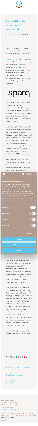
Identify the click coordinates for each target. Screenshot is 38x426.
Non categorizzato (19, 367)
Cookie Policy (10, 417)
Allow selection (19, 245)
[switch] (33, 213)
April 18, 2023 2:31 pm (13, 34)
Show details (27, 233)
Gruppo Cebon (12, 59)
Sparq (28, 367)
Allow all (19, 239)
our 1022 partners (14, 184)
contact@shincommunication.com (10, 409)
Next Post (10, 383)
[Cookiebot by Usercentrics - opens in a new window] (23, 174)
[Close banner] (35, 174)
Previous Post (11, 380)
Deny (19, 250)
